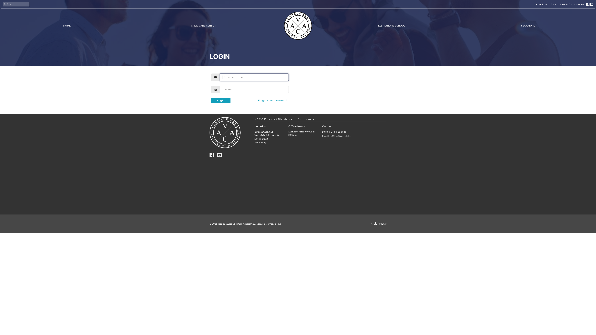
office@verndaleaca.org (342, 136)
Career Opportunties (572, 4)
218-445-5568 (338, 131)
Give (553, 4)
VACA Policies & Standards (273, 119)
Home (67, 25)
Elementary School (391, 25)
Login (220, 100)
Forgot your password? (272, 100)
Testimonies (305, 119)
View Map (260, 142)
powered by (374, 226)
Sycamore (528, 25)
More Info (541, 4)
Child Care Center (203, 25)
